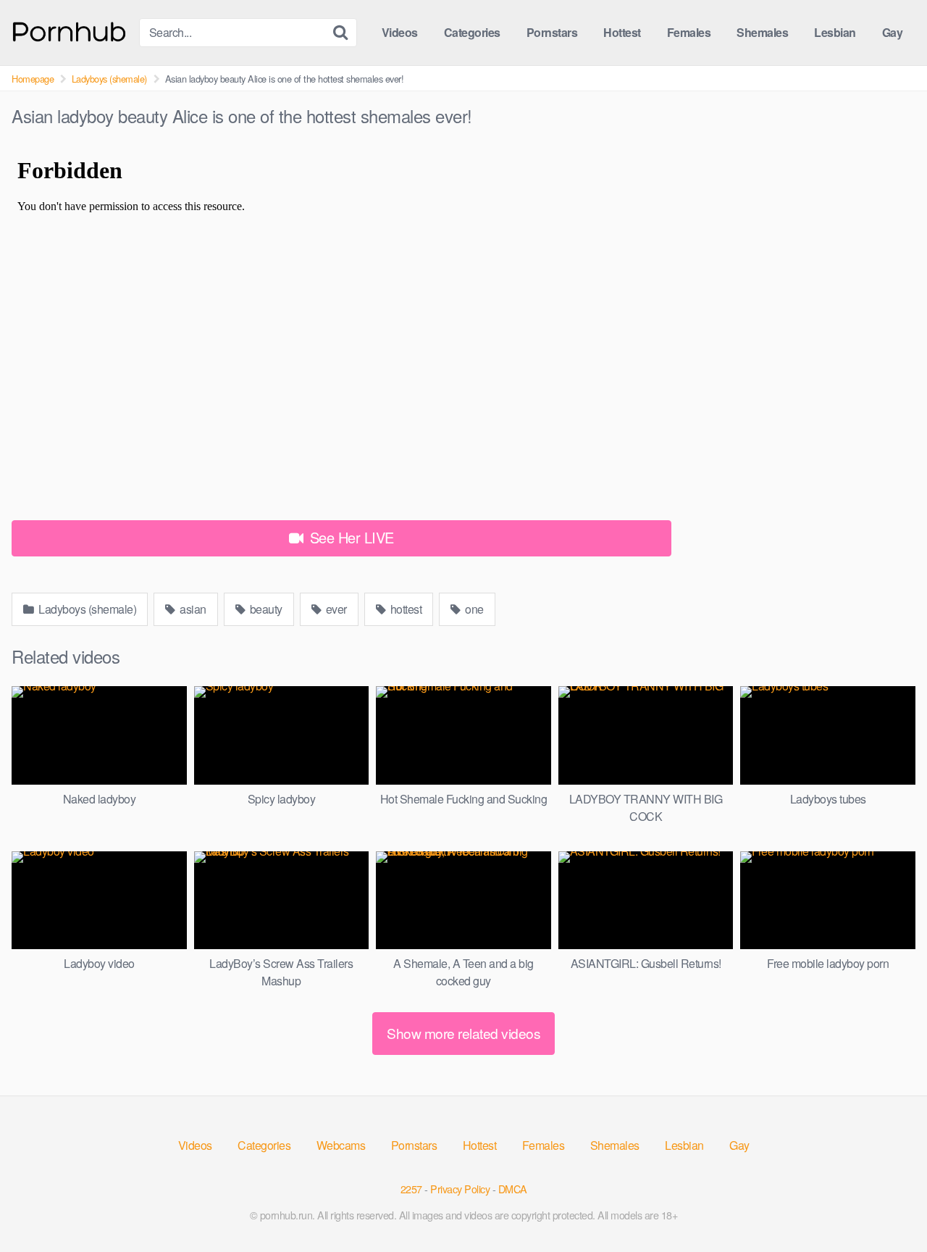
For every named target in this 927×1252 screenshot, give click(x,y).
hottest (404, 609)
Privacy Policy (460, 1188)
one (473, 609)
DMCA (512, 1188)
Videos (400, 32)
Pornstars (552, 32)
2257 (411, 1188)
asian (191, 609)
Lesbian (835, 32)
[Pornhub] (69, 30)
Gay (892, 32)
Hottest (622, 32)
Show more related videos (463, 1033)
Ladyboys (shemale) (109, 78)
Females (689, 32)
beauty (264, 609)
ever (335, 609)
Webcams (341, 1145)
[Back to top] (887, 1205)
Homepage (33, 78)
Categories (472, 32)
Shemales (762, 32)
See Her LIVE (350, 537)
